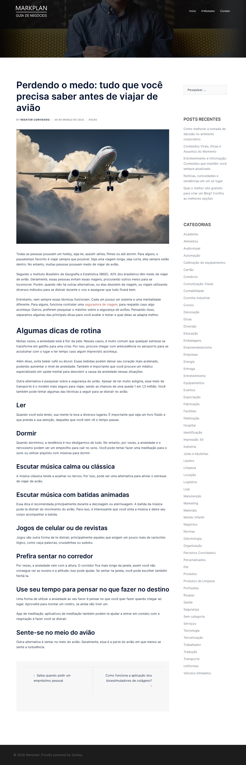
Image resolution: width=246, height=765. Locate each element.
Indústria (190, 447)
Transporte (191, 659)
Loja (187, 489)
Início (192, 10)
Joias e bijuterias (196, 454)
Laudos (189, 461)
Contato (225, 10)
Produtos (190, 574)
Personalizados (195, 560)
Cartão (189, 270)
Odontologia (193, 538)
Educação (191, 333)
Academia (191, 234)
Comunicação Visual (198, 284)
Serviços (190, 623)
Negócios (190, 524)
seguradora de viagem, (101, 304)
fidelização (191, 418)
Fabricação (192, 404)
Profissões (191, 588)
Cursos (189, 305)
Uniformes (191, 666)
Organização (193, 546)
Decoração (191, 312)
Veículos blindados (197, 673)
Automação (192, 255)
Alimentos (191, 241)
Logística (190, 482)
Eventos (189, 390)
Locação (190, 475)
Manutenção (192, 496)
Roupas (189, 595)
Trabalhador (192, 645)
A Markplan (208, 10)
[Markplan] (31, 11)
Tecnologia (191, 630)
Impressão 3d (193, 439)
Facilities (190, 411)
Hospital (190, 425)
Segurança (191, 609)
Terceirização (193, 637)
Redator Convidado (35, 119)
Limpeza (190, 468)
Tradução (190, 652)
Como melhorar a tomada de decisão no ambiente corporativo (205, 134)
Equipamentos (194, 383)
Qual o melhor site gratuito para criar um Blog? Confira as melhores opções (204, 193)
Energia (189, 361)
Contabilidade (194, 291)
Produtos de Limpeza (199, 581)
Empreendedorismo (198, 347)
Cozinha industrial (197, 298)
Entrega (189, 369)
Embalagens (192, 340)
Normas (189, 531)
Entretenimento (195, 376)
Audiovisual (192, 248)
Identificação (193, 432)
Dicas (93, 119)
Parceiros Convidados (200, 553)
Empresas (191, 354)
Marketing (191, 503)
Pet (186, 567)
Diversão (190, 326)
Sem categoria (194, 616)
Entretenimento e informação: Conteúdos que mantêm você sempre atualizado (205, 163)
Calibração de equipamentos (204, 262)
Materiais (190, 510)
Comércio (191, 277)
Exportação (192, 397)
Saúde (188, 602)
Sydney (77, 755)
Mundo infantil (194, 517)
